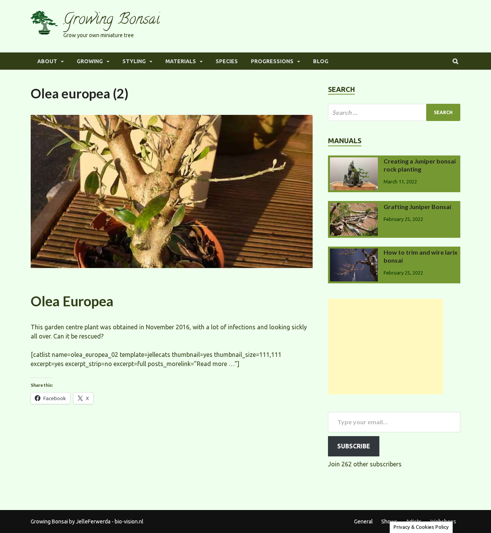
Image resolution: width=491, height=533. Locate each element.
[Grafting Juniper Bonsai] (354, 207)
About (47, 61)
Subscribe (353, 446)
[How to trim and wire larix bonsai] (354, 253)
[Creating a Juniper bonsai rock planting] (354, 162)
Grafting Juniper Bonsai (417, 206)
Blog (320, 61)
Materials (180, 61)
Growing (90, 61)
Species (227, 61)
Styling (134, 61)
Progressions (272, 61)
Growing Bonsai (111, 20)
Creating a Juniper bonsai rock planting (420, 165)
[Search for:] (394, 112)
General (363, 521)
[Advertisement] (385, 346)
